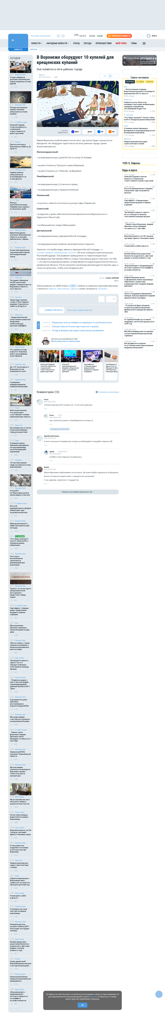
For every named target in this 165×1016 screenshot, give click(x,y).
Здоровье (18, 460)
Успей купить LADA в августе (18, 897)
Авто (16, 623)
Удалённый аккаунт (52, 436)
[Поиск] (152, 43)
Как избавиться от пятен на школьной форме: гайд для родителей (20, 430)
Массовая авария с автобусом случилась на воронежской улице (20, 719)
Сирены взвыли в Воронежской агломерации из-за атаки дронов (18, 176)
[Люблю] (58, 299)
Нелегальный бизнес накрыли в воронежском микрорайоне (20, 979)
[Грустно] (74, 299)
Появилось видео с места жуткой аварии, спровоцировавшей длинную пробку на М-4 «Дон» (19, 684)
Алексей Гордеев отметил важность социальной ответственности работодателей (18, 129)
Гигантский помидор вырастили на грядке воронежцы (19, 817)
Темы (134, 43)
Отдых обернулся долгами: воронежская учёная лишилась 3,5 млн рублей (20, 80)
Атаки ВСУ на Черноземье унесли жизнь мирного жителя (20, 493)
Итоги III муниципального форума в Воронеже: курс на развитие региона (20, 509)
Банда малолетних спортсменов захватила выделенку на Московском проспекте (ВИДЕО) (20, 321)
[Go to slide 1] (138, 67)
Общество (18, 278)
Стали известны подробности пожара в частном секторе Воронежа (19, 849)
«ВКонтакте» (63, 288)
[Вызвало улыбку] (50, 299)
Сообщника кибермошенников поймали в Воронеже (19, 384)
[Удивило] (66, 299)
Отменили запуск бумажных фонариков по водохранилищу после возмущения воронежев (19, 447)
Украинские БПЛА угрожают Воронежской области (20, 754)
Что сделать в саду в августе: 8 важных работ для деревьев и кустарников (18, 353)
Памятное (18, 860)
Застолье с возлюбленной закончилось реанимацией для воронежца (17, 560)
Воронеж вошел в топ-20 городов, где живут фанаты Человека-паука (20, 832)
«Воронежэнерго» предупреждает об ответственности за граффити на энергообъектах (19, 996)
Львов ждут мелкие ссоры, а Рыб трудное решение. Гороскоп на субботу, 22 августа (19, 303)
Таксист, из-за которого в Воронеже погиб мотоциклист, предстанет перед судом (20, 593)
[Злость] (81, 299)
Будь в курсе (19, 658)
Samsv (46, 467)
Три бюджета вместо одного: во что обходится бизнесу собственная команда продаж (19, 665)
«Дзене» (74, 288)
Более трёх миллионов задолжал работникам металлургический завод (19, 253)
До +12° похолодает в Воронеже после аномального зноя (19, 369)
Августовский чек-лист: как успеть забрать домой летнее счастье (20, 802)
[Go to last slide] (37, 365)
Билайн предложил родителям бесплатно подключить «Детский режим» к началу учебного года (19, 946)
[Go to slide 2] (140, 67)
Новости (36, 43)
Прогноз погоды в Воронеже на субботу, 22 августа (20, 147)
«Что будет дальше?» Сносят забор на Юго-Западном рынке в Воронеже (19, 542)
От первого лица (21, 122)
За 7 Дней (140, 82)
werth (51, 452)
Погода (88, 43)
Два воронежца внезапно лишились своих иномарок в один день (19, 629)
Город (76, 43)
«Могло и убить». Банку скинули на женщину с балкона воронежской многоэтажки (19, 646)
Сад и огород (19, 812)
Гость (46, 399)
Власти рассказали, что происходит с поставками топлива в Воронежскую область (20, 413)
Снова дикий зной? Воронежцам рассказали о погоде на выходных (20, 963)
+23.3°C (82, 36)
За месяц (149, 82)
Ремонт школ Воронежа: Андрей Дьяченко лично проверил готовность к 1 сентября (20, 736)
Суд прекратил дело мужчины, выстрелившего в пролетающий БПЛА (19, 703)
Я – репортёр (20, 536)
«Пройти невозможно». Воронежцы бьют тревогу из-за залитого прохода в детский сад (20, 881)
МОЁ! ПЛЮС (121, 43)
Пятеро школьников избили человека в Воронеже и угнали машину (18, 111)
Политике (93, 997)
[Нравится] (42, 299)
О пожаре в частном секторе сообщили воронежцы (18, 911)
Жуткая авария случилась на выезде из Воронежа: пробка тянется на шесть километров (20, 771)
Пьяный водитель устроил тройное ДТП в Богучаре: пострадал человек (19, 927)
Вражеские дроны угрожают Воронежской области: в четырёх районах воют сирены (20, 236)
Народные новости (57, 43)
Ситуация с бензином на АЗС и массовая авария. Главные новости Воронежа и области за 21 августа (20, 284)
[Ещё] (144, 44)
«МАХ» (73, 285)
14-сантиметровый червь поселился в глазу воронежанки (20, 465)
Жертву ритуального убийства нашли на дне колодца (19, 526)
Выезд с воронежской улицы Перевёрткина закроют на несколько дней (20, 206)
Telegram (52, 288)
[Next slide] (119, 365)
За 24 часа (130, 82)
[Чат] (159, 994)
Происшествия (103, 43)
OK (82, 1005)
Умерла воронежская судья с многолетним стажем (19, 865)
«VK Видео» (102, 288)
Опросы (33, 49)
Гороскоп (18, 297)
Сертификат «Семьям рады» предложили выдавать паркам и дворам (19, 611)
